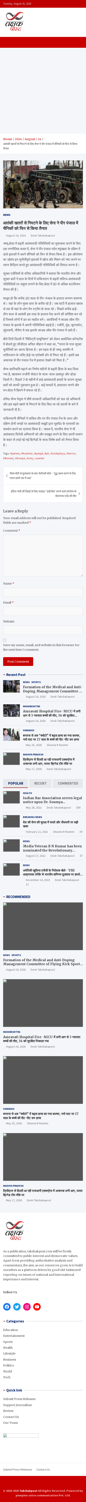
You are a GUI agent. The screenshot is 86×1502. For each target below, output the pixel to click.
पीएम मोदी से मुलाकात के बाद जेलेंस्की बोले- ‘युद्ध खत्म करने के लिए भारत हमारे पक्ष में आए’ (43, 476)
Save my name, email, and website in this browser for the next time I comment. (41, 647)
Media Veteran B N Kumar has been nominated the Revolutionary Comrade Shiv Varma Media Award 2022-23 (52, 852)
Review (8, 1411)
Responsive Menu (78, 4)
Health (27, 793)
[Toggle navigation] (8, 42)
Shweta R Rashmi (57, 745)
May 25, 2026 (34, 745)
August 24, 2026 (36, 696)
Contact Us (11, 1417)
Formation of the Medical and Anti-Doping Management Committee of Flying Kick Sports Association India (53, 693)
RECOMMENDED (18, 896)
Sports (36, 682)
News (6, 215)
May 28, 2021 (34, 807)
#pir (46, 453)
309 (78, 807)
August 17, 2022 (36, 856)
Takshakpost (28, 1491)
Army (30, 458)
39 (80, 832)
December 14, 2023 (38, 880)
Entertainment (14, 1336)
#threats (8, 458)
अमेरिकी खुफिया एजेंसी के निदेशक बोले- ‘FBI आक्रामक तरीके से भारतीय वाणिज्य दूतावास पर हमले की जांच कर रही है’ (51, 874)
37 (81, 856)
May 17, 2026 (34, 769)
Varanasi (28, 730)
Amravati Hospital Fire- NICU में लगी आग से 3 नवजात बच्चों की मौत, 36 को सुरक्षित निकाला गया (51, 715)
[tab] (15, 783)
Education (10, 1330)
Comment (11, 530)
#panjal (38, 453)
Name (8, 583)
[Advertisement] (43, 91)
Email (8, 602)
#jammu (15, 453)
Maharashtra (31, 706)
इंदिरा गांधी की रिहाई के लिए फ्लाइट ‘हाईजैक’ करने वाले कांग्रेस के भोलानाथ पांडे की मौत (43, 493)
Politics (8, 1365)
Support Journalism (17, 1405)
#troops (20, 458)
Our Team (10, 1423)
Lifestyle (9, 1353)
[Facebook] (34, 1483)
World (7, 1371)
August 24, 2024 (16, 235)
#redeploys (58, 453)
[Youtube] (51, 1483)
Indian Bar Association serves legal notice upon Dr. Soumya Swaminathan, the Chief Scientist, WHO (52, 804)
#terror (71, 453)
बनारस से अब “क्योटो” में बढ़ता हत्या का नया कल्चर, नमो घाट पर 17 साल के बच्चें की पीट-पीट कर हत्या (51, 737)
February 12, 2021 (37, 832)
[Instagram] (40, 1483)
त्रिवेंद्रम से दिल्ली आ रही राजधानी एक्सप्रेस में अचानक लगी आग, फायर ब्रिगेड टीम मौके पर (49, 761)
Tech (6, 1377)
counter (39, 458)
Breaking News (32, 817)
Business (9, 1359)
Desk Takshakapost (43, 235)
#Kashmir (27, 453)
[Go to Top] (79, 1483)
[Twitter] (46, 1483)
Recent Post (16, 674)
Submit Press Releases (19, 1399)
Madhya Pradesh (33, 754)
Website (8, 621)
